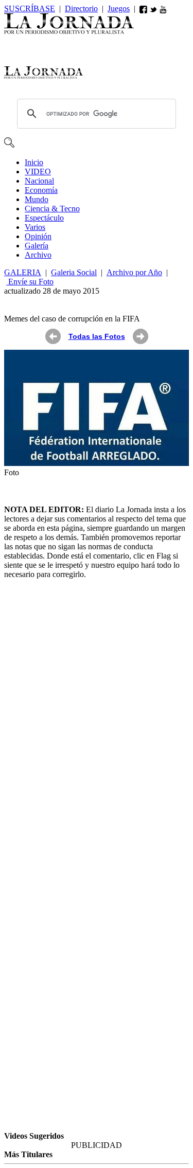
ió (38, 236)
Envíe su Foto (30, 281)
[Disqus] (96, 717)
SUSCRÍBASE (29, 8)
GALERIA (22, 272)
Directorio (81, 8)
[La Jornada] (69, 31)
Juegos (119, 8)
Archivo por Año (134, 272)
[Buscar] (9, 144)
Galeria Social (74, 272)
